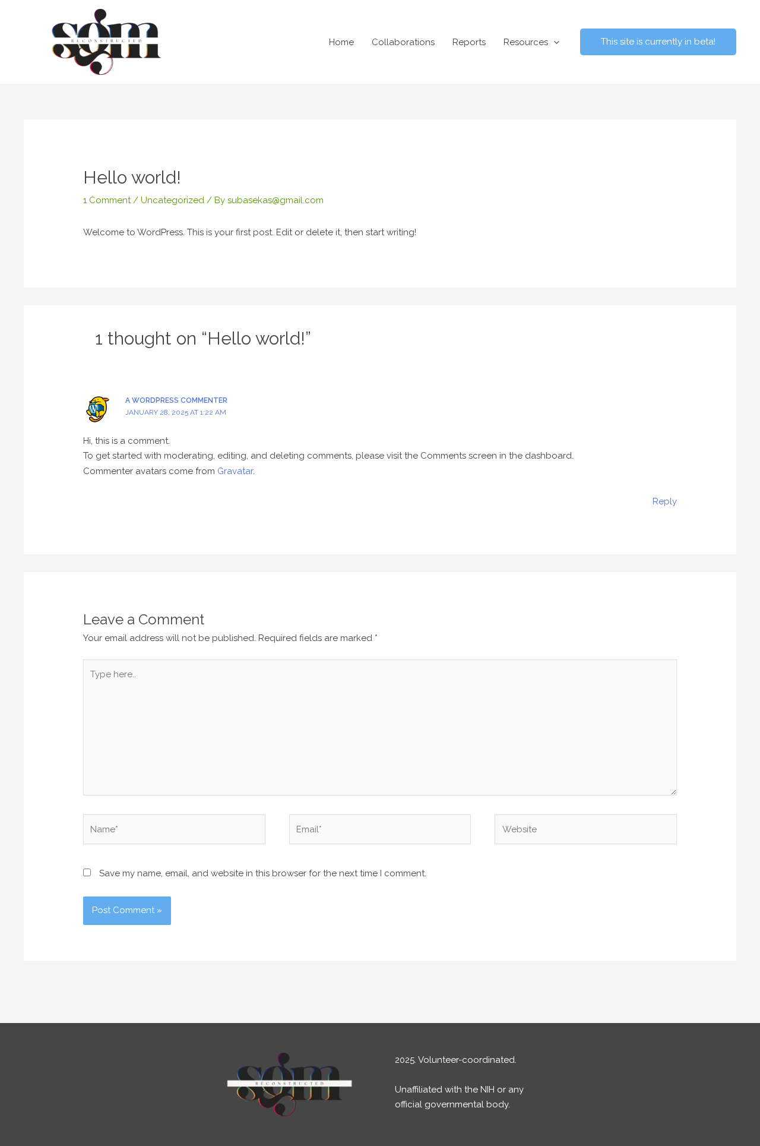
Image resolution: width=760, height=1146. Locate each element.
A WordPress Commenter (176, 400)
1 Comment (107, 200)
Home (341, 42)
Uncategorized (172, 200)
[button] (553, 42)
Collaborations (403, 42)
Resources (526, 42)
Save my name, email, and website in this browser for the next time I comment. (262, 873)
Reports (469, 42)
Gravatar (235, 471)
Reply (665, 501)
